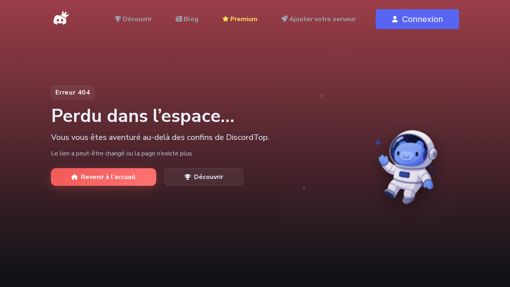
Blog (190, 19)
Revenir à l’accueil (108, 177)
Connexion (422, 19)
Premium (243, 19)
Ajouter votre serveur (322, 19)
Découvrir (136, 19)
